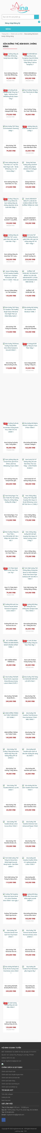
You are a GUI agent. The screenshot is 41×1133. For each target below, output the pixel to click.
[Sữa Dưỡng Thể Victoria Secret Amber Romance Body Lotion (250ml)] (30, 938)
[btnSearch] (36, 17)
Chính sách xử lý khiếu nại (9, 1087)
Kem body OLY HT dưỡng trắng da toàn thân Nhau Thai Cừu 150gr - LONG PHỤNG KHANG (30, 480)
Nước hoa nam (6, 1100)
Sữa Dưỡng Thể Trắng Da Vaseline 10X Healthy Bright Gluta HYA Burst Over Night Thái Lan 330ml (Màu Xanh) (11, 328)
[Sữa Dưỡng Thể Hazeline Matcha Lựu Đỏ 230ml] (11, 793)
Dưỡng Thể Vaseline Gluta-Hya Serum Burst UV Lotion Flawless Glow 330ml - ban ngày (11, 914)
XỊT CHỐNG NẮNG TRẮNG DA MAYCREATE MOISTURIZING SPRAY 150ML (11, 661)
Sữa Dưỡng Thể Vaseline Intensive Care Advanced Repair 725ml (30, 842)
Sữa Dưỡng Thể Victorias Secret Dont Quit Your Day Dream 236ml (11, 951)
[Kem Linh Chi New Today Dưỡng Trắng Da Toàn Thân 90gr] (30, 648)
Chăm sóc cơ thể (16, 34)
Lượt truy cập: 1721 (21, 1131)
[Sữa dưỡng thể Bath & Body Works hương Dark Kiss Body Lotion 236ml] (11, 974)
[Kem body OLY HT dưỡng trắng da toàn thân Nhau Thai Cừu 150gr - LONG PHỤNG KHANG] (30, 467)
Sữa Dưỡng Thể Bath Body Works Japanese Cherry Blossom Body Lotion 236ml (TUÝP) (11, 697)
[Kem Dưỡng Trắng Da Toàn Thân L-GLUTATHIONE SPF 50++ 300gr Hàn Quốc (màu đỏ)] (11, 540)
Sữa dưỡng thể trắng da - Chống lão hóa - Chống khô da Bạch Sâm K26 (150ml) (30, 624)
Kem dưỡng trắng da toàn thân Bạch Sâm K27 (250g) (30, 146)
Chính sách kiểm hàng (8, 1081)
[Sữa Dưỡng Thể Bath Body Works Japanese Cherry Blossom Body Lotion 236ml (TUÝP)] (11, 685)
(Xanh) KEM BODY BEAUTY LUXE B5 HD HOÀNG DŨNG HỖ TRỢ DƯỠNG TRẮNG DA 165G (30, 219)
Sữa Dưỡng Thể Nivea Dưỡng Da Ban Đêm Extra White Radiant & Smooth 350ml (11, 364)
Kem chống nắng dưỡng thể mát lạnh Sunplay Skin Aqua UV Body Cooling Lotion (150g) (30, 552)
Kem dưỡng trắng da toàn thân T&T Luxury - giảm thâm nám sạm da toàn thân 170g (11, 255)
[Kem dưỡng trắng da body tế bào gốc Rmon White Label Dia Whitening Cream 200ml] (11, 467)
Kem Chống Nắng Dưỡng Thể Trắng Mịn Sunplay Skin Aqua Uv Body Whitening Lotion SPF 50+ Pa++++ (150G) (30, 516)
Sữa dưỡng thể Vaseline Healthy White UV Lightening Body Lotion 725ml (30, 878)
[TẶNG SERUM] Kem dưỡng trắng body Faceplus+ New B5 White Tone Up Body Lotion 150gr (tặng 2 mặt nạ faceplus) (30, 74)
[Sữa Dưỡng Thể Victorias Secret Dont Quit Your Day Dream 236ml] (11, 938)
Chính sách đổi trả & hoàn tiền (11, 1077)
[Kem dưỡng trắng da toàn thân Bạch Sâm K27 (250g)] (30, 134)
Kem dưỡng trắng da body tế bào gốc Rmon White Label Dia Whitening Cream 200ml (11, 480)
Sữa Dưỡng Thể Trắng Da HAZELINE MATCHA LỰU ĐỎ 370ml (30, 697)
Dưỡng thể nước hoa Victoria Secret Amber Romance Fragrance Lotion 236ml (11, 624)
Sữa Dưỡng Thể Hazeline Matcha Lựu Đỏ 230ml (11, 806)
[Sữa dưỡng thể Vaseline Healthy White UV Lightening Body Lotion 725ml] (30, 866)
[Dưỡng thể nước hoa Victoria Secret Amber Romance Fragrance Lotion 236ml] (11, 612)
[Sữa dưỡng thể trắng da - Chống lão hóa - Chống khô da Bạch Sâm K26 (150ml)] (30, 612)
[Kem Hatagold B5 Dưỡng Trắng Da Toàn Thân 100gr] (30, 352)
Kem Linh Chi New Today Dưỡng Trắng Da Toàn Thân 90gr (30, 661)
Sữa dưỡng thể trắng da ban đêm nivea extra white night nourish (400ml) (30, 914)
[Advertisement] (20, 397)
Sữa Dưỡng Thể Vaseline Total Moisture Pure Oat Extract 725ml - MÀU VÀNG (30, 733)
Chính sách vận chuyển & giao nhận (12, 1074)
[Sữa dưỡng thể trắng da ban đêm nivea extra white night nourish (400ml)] (30, 902)
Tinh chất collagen (7, 1094)
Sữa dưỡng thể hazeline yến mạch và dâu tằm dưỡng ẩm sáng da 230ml (30, 769)
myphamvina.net (18, 1128)
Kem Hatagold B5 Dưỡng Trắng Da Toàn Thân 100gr (30, 364)
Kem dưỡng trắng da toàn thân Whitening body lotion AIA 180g (11, 74)
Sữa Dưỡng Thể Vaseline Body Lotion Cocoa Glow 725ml (11, 842)
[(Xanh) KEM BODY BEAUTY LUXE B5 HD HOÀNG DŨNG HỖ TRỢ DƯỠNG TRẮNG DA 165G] (30, 207)
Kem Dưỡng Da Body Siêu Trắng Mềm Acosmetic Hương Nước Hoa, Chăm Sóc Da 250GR (11, 443)
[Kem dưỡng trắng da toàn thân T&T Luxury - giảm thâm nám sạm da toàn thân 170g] (11, 243)
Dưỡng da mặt (6, 1097)
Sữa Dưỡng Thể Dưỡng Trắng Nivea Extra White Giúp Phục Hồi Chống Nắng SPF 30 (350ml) (11, 769)
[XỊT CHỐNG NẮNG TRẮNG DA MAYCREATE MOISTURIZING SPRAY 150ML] (11, 648)
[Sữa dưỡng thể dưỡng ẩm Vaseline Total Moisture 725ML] (30, 315)
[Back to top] (38, 1126)
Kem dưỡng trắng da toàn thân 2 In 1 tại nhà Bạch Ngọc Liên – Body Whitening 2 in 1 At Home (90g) (11, 183)
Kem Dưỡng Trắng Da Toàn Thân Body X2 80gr (30, 110)
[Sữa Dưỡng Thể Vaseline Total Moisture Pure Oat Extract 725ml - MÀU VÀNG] (30, 721)
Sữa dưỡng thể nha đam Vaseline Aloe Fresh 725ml (30, 806)
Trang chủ (5, 34)
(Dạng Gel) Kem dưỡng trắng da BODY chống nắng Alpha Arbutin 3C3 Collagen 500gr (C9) (30, 183)
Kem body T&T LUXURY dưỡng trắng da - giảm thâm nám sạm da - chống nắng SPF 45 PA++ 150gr (30, 255)
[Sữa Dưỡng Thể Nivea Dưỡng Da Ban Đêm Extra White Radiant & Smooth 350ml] (11, 352)
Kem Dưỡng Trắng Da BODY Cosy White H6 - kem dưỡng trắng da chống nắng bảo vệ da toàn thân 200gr (11, 219)
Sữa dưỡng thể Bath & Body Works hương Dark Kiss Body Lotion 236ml (11, 987)
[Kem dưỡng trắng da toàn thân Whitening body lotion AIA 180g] (11, 62)
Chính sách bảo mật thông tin (10, 1084)
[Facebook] (3, 1120)
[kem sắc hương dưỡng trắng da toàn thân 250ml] (11, 1011)
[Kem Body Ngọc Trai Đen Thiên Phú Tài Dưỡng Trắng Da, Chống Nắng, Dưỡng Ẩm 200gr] (11, 504)
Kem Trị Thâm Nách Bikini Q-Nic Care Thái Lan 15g (11, 588)
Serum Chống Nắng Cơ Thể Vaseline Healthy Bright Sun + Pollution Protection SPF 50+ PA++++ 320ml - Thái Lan (11, 291)
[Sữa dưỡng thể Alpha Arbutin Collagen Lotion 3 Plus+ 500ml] (30, 431)
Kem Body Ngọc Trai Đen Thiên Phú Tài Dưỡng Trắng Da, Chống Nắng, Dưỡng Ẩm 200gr (11, 516)
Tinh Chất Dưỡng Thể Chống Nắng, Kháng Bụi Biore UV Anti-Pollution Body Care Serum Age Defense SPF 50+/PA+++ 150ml (30, 588)
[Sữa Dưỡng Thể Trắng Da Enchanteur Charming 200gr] (11, 134)
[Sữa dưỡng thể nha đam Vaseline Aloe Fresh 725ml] (30, 793)
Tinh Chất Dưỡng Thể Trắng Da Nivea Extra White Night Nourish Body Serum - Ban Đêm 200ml (11, 878)
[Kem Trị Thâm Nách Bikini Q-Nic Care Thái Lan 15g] (11, 576)
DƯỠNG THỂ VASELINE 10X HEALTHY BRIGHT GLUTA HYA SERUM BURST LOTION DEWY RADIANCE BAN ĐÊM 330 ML (30, 291)
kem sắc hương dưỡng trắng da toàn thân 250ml (11, 1023)
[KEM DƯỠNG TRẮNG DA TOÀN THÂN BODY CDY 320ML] (11, 721)
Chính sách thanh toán (8, 1071)
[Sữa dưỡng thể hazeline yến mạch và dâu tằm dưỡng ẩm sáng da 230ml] (30, 757)
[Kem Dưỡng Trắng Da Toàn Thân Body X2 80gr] (30, 98)
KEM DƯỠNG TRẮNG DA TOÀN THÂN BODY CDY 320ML (11, 733)
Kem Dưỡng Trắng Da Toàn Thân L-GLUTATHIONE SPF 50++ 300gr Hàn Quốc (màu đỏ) (11, 552)
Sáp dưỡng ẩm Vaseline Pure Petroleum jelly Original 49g (30, 987)
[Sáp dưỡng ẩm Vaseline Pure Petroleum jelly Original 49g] (30, 974)
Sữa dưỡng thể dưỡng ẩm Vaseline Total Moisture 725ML (30, 328)
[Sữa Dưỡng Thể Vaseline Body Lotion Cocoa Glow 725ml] (11, 830)
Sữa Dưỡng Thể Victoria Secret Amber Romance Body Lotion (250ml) (30, 951)
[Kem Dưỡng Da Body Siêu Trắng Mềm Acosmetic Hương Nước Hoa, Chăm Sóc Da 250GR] (11, 431)
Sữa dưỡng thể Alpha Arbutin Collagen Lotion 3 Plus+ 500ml (30, 443)
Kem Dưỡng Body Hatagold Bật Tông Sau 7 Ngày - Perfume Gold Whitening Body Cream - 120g (11, 110)
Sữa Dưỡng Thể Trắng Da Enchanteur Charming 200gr (11, 146)
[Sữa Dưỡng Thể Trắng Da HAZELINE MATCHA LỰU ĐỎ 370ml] (30, 685)
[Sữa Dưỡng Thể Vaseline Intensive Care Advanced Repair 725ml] (30, 830)
